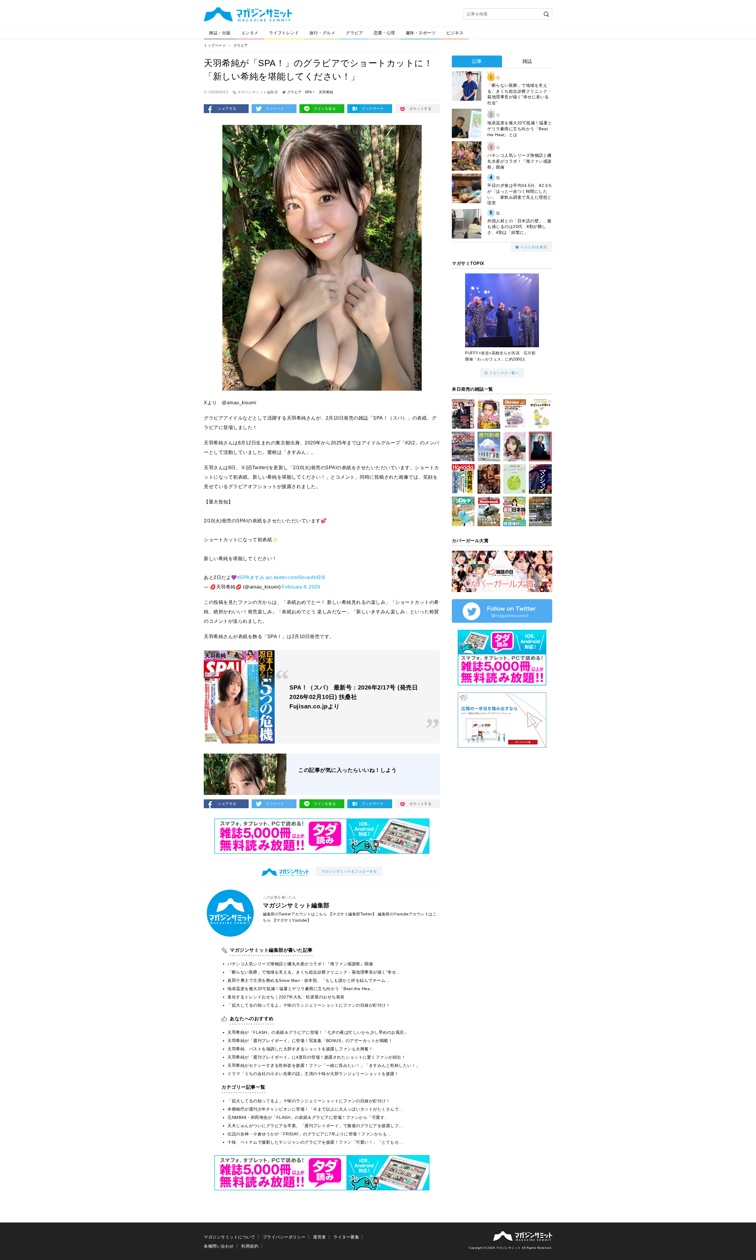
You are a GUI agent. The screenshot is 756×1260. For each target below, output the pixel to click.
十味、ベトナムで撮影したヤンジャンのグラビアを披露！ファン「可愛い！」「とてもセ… (315, 1142)
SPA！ (310, 92)
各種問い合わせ (219, 1246)
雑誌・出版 (220, 32)
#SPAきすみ (251, 577)
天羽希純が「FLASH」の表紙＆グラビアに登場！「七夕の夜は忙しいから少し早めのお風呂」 (317, 1032)
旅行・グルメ (322, 32)
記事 (477, 61)
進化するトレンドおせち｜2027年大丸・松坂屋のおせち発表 (286, 997)
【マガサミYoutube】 (291, 920)
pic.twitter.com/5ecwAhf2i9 (295, 577)
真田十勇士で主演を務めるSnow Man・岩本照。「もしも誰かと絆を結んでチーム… (308, 980)
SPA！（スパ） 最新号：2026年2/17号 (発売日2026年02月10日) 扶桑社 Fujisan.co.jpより (353, 697)
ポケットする (420, 109)
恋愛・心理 (384, 32)
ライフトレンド (284, 32)
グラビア (354, 32)
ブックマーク (372, 109)
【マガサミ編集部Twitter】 (352, 914)
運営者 (319, 1237)
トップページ (215, 45)
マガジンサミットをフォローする (349, 871)
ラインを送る (325, 109)
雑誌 (527, 61)
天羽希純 (326, 92)
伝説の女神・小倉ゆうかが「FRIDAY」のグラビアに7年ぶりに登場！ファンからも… (309, 1134)
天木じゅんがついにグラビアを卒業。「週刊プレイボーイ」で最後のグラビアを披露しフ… (315, 1125)
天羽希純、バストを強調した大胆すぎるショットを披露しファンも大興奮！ (300, 1049)
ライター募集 (346, 1237)
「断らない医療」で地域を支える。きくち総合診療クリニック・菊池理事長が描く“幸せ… (313, 972)
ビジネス (454, 32)
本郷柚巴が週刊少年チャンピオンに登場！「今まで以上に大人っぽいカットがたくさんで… (315, 1109)
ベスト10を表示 (533, 247)
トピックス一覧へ (504, 373)
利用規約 (249, 1246)
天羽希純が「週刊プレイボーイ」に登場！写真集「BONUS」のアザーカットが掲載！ (309, 1040)
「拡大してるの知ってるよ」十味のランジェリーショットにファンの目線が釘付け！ (308, 1005)
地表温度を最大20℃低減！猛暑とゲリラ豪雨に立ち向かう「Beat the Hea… (300, 988)
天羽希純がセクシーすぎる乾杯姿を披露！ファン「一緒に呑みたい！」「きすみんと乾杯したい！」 (323, 1065)
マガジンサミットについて (229, 1237)
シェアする (227, 109)
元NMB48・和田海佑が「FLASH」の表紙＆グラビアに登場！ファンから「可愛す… (308, 1117)
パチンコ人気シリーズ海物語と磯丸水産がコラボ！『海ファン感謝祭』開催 (300, 963)
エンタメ (249, 32)
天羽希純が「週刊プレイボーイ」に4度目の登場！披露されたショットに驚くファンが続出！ (316, 1057)
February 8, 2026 (301, 586)
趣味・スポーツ (421, 32)
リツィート (275, 109)
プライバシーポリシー (284, 1237)
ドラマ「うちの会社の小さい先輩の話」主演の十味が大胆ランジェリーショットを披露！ (313, 1073)
